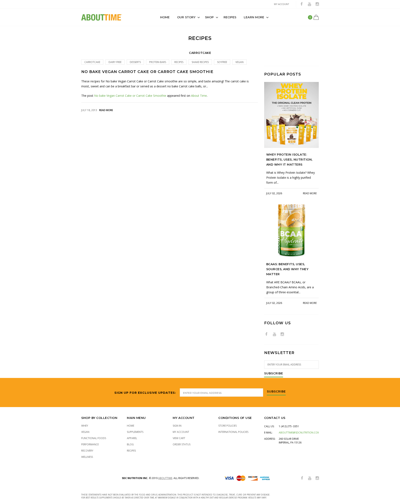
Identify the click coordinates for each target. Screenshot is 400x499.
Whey (84, 425)
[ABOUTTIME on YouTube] (309, 4)
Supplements (135, 432)
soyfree (222, 62)
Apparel (132, 438)
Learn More (254, 17)
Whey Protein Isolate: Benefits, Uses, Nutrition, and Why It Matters (289, 159)
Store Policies (227, 425)
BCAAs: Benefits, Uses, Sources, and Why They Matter (287, 269)
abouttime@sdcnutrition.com (299, 432)
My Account (181, 432)
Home (165, 17)
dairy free (115, 62)
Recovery (87, 450)
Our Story (186, 17)
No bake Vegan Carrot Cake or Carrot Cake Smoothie (147, 72)
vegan (239, 62)
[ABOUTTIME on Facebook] (301, 4)
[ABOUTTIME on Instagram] (317, 4)
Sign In (177, 425)
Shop (209, 17)
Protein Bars (157, 62)
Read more (106, 110)
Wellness (87, 457)
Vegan (85, 432)
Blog (130, 444)
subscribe (276, 391)
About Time (199, 96)
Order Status (181, 444)
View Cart (179, 438)
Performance (90, 444)
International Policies (233, 432)
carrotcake (92, 62)
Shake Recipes (200, 62)
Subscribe (273, 373)
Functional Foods (93, 438)
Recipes (230, 17)
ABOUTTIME (165, 478)
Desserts (135, 62)
